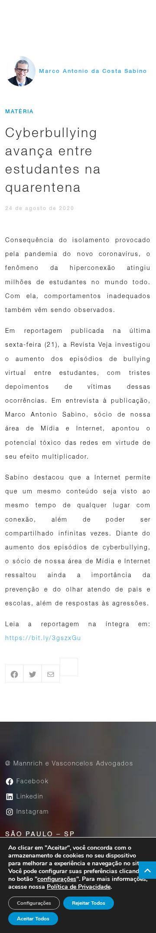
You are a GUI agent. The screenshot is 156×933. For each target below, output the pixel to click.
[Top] (147, 870)
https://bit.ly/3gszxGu (43, 637)
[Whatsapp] (69, 667)
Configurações (34, 903)
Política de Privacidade (78, 887)
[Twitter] (32, 673)
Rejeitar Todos (88, 903)
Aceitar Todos (33, 918)
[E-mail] (50, 673)
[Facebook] (14, 673)
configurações (56, 879)
